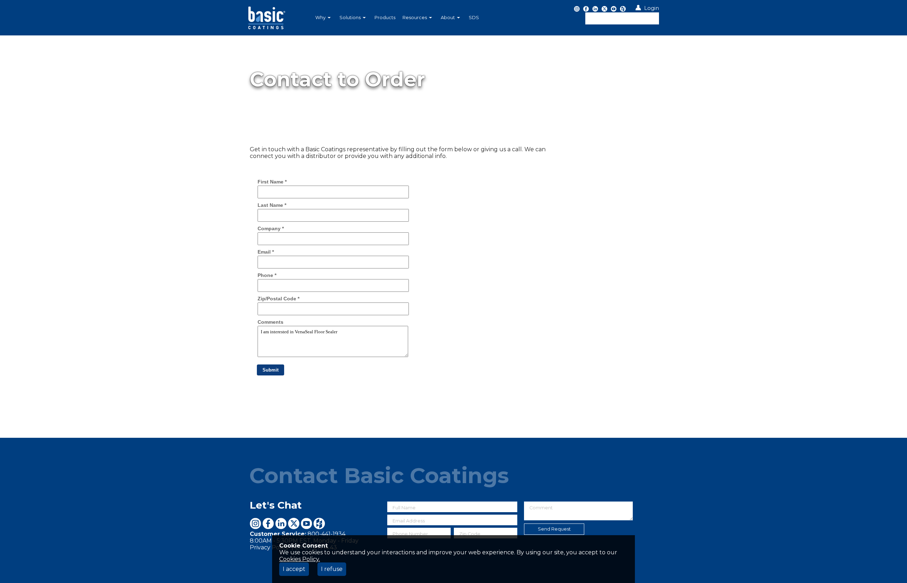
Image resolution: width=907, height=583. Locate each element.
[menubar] (416, 17)
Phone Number (410, 534)
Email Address (409, 520)
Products (384, 17)
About (448, 17)
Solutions (350, 17)
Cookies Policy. (299, 559)
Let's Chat (276, 505)
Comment (541, 507)
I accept (294, 569)
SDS (474, 17)
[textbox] (622, 18)
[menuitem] (324, 17)
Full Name (404, 507)
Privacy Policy (270, 547)
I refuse (332, 569)
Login (651, 8)
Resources (414, 17)
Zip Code (469, 534)
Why (320, 17)
